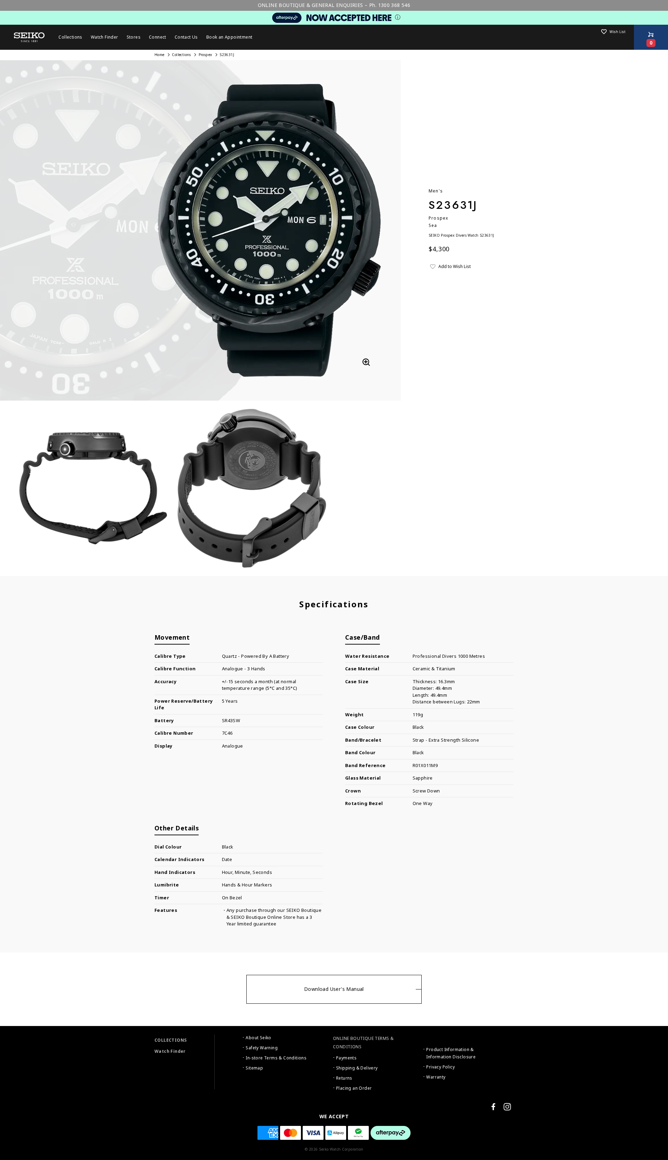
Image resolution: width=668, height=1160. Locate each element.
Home (159, 54)
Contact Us (186, 37)
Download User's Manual (334, 989)
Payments (346, 1058)
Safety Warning (262, 1048)
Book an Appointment (229, 37)
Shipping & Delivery (357, 1068)
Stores (134, 37)
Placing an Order (354, 1088)
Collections (181, 54)
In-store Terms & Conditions (276, 1058)
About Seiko (258, 1038)
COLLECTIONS (170, 1040)
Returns (344, 1078)
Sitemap (254, 1068)
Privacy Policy (440, 1067)
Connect (157, 37)
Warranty (435, 1077)
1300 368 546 (394, 5)
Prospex (205, 54)
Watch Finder (170, 1051)
